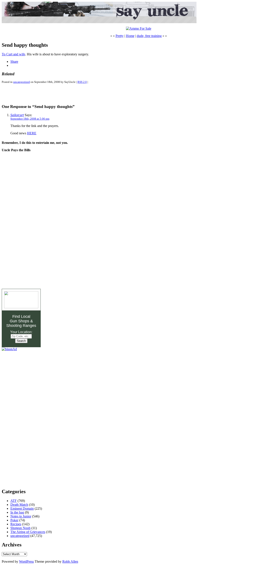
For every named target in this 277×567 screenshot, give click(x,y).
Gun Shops (19, 321)
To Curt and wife (13, 54)
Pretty (120, 36)
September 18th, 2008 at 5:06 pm (29, 118)
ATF (13, 501)
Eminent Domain (22, 508)
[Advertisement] (52, 93)
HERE (31, 133)
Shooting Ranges (21, 325)
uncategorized (21, 82)
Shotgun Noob (20, 528)
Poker (14, 520)
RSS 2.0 (82, 82)
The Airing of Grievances (27, 532)
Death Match (19, 504)
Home (130, 36)
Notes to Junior (20, 516)
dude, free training (149, 36)
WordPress (26, 561)
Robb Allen (70, 561)
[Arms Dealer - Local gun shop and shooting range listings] (21, 307)
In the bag (17, 512)
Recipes (15, 524)
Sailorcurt (17, 115)
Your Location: (21, 332)
